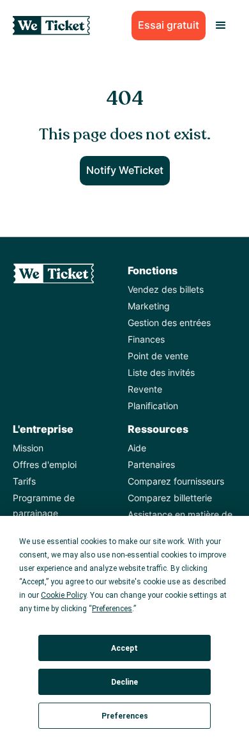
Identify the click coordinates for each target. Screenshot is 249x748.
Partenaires (151, 464)
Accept (124, 648)
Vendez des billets (166, 289)
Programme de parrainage (44, 505)
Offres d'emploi (45, 464)
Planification (153, 405)
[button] (221, 25)
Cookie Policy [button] (63, 595)
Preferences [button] (112, 608)
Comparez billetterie (170, 497)
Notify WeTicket (124, 170)
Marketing (149, 305)
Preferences (125, 716)
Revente (145, 389)
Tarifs (24, 481)
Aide (137, 447)
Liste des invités (161, 372)
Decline (124, 682)
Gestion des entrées (169, 322)
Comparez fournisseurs (176, 481)
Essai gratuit (168, 25)
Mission (28, 447)
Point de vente (158, 355)
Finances (146, 339)
